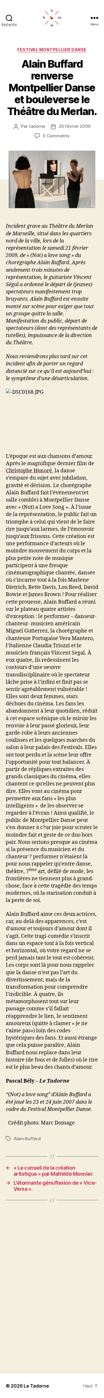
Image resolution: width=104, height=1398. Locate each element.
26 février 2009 (74, 126)
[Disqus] (52, 1287)
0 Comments (56, 135)
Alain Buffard (27, 1138)
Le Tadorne (36, 1386)
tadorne (37, 126)
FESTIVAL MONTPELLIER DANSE (51, 49)
